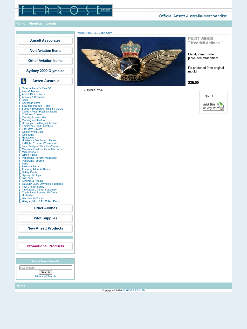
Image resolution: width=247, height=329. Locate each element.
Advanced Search (45, 276)
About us (35, 23)
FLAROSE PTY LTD (134, 290)
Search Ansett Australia (45, 261)
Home (20, 23)
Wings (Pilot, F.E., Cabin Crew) (95, 32)
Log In (51, 23)
